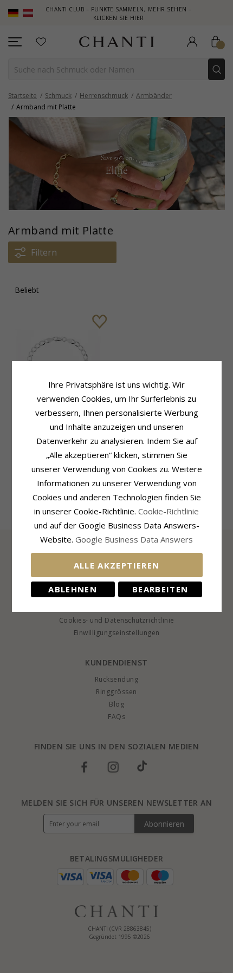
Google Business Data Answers (134, 539)
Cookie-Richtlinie (168, 511)
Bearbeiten (160, 589)
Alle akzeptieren (117, 565)
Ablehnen (72, 589)
